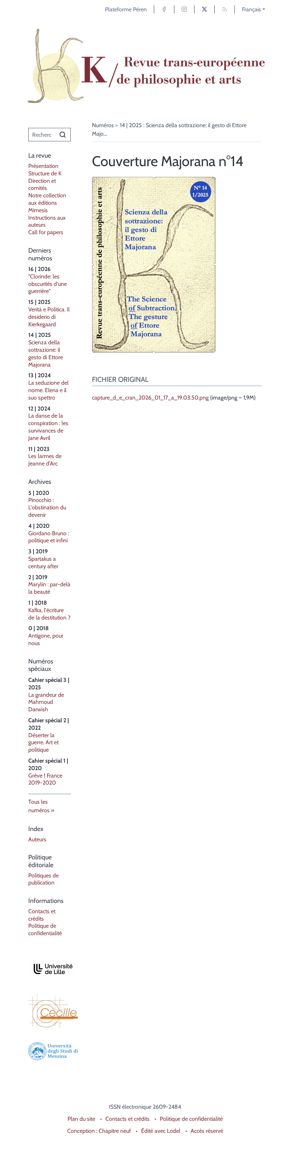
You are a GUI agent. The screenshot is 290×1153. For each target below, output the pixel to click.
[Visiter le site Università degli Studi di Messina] (49, 1051)
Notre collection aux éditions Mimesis (47, 203)
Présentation (43, 166)
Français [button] (251, 9)
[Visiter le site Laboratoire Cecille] (49, 1011)
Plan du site (81, 1118)
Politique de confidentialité (45, 929)
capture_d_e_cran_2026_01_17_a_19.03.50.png (150, 397)
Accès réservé (207, 1130)
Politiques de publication (43, 879)
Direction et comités (42, 184)
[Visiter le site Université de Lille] (49, 969)
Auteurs (37, 839)
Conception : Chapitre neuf (99, 1130)
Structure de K (45, 173)
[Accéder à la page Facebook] (164, 9)
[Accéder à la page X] (204, 9)
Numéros (103, 125)
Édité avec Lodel (160, 1130)
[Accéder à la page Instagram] (184, 9)
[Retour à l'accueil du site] (145, 66)
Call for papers (45, 232)
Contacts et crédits (42, 915)
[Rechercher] (62, 134)
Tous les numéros (39, 806)
